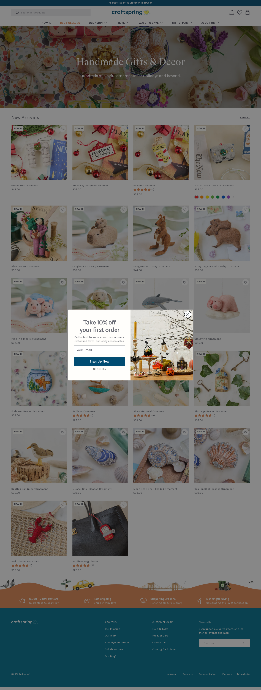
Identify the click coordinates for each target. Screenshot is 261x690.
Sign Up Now (99, 361)
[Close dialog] (187, 314)
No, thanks (99, 369)
